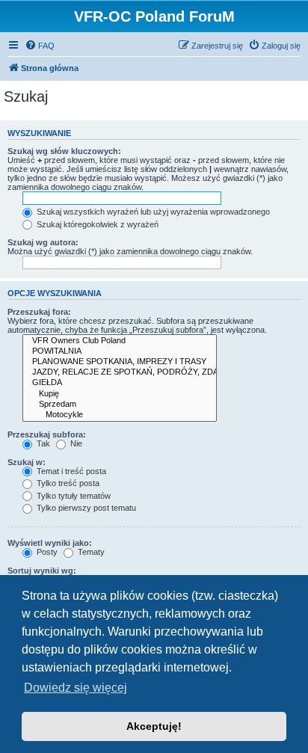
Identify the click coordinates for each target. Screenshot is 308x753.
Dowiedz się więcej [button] (75, 687)
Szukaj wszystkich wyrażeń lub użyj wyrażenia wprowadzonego (152, 211)
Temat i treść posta (70, 471)
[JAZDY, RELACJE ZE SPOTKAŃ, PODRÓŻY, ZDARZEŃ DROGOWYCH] (119, 372)
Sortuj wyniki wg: (41, 570)
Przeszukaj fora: (39, 311)
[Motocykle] (119, 415)
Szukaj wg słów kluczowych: (64, 151)
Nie (75, 443)
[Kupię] (119, 394)
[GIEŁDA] (119, 383)
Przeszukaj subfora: (46, 434)
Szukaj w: (26, 462)
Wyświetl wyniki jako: (49, 542)
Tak (42, 443)
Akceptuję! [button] (154, 726)
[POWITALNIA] (119, 351)
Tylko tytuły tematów (72, 495)
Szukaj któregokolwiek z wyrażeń (96, 224)
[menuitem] (40, 46)
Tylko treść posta (66, 483)
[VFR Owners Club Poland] (119, 341)
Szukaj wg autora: (42, 242)
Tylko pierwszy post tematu (85, 507)
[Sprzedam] (119, 404)
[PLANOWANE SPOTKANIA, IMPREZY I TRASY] (119, 362)
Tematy (90, 551)
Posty (46, 551)
